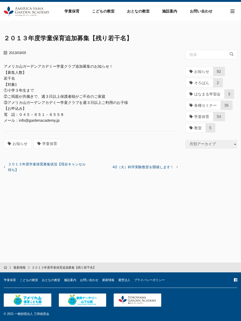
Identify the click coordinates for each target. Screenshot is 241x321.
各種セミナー (205, 105)
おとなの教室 (138, 11)
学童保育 (72, 11)
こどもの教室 (103, 11)
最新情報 (19, 267)
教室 (198, 128)
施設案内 (169, 11)
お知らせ (20, 144)
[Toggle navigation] (232, 11)
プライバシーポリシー (149, 280)
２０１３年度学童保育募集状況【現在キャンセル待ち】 (47, 167)
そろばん (201, 83)
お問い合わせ (201, 11)
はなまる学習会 (207, 94)
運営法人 (124, 280)
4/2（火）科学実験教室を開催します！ (143, 167)
